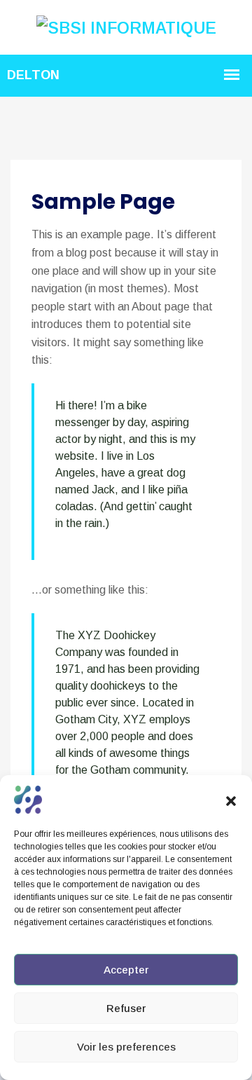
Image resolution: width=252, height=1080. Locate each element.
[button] (231, 800)
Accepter (126, 970)
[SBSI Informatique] (126, 27)
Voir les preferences (126, 1047)
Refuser (126, 1008)
